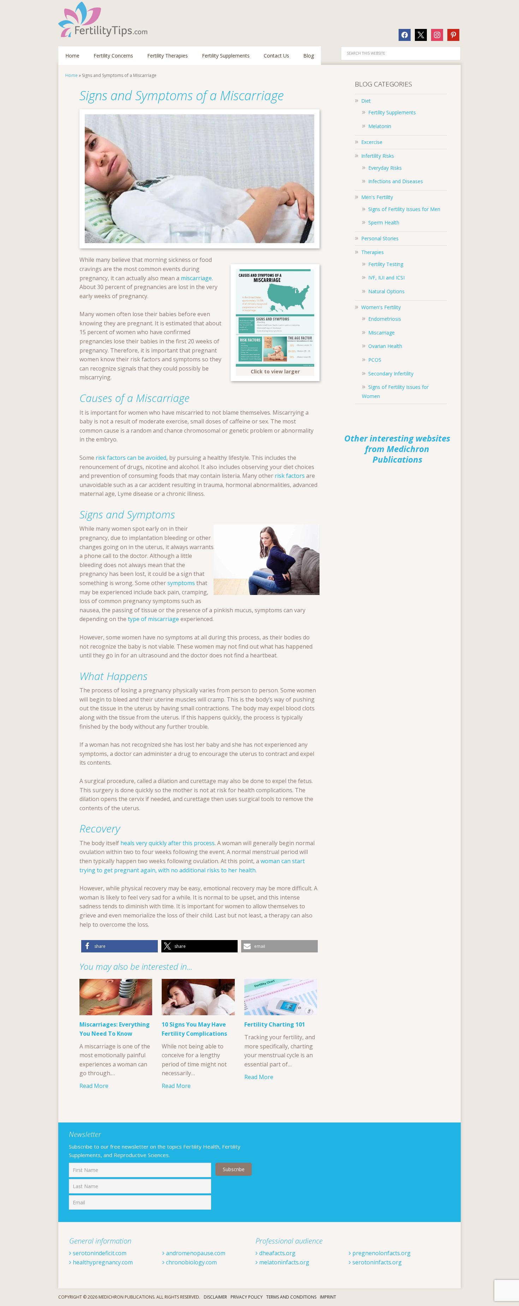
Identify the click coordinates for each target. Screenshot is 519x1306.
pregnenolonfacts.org (381, 1253)
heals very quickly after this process (167, 843)
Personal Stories (380, 238)
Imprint (328, 1297)
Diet (366, 100)
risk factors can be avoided (131, 458)
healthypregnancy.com (102, 1262)
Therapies (372, 252)
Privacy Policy (247, 1297)
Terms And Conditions (291, 1297)
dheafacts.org (277, 1253)
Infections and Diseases (395, 181)
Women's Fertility (381, 307)
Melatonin (379, 126)
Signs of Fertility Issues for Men (404, 209)
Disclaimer (215, 1297)
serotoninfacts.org (376, 1262)
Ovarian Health (385, 346)
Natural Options (386, 291)
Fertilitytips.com (104, 19)
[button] (119, 946)
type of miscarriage (153, 619)
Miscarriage (381, 332)
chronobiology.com (191, 1262)
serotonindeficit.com (98, 1253)
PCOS (374, 359)
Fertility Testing (385, 264)
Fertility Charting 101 (274, 1024)
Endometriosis (384, 318)
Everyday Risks (385, 167)
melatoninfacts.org (283, 1262)
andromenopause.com (195, 1253)
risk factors (290, 476)
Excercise (371, 142)
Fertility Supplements (392, 112)
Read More (93, 1086)
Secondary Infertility (390, 373)
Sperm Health (383, 222)
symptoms (181, 583)
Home (71, 75)
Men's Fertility (377, 197)
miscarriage (196, 278)
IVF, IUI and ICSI (386, 277)
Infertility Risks (377, 155)
